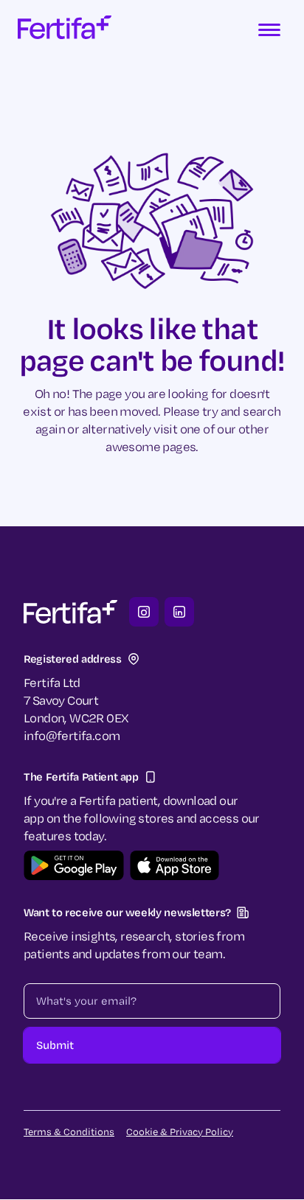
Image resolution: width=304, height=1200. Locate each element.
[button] (269, 29)
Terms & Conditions (69, 1131)
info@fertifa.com (72, 735)
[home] (64, 29)
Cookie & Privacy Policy (179, 1131)
